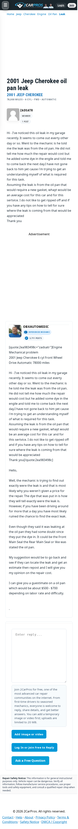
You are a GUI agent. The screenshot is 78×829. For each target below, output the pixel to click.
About (29, 817)
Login (61, 5)
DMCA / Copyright (54, 822)
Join (71, 5)
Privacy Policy (45, 817)
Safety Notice (29, 822)
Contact (7, 817)
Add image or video (29, 734)
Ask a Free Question (30, 761)
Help (19, 817)
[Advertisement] (39, 49)
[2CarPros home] (32, 5)
